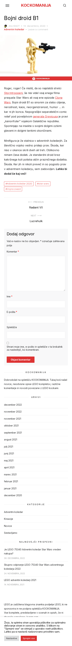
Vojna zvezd (14, 188)
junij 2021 (9, 453)
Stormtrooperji (13, 93)
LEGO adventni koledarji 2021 (20, 580)
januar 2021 (10, 488)
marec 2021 (10, 474)
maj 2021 (8, 460)
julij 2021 (8, 446)
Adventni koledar (14, 29)
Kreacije (8, 518)
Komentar (13, 251)
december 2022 (13, 404)
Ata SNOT (14, 25)
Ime (9, 296)
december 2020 (13, 495)
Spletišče (12, 327)
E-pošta (12, 311)
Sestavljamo (10, 532)
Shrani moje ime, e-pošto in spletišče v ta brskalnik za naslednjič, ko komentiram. (35, 348)
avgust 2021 (10, 439)
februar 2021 (11, 481)
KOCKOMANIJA (36, 5)
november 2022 (13, 411)
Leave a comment (38, 29)
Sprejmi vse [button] (29, 638)
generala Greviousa (45, 116)
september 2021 (13, 432)
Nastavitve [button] (11, 638)
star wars (44, 183)
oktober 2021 (11, 425)
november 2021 (12, 418)
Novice (8, 525)
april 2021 (9, 467)
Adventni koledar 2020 (19, 183)
